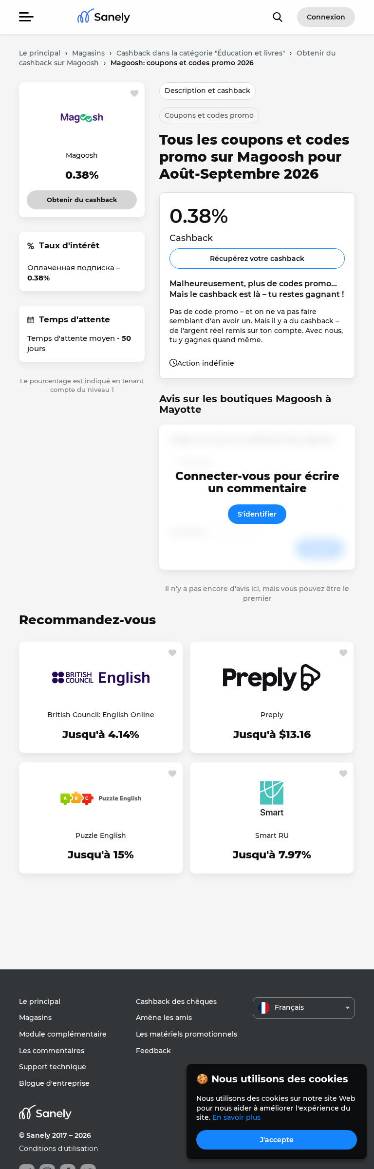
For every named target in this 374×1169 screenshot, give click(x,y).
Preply (272, 714)
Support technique (52, 1066)
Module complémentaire (63, 1034)
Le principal (39, 1001)
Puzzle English (100, 835)
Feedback (153, 1050)
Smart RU (272, 835)
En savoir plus (236, 1117)
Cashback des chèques (176, 1001)
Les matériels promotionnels (186, 1034)
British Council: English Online (100, 714)
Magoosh (82, 155)
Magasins (35, 1017)
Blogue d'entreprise (54, 1083)
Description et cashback (207, 90)
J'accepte (277, 1139)
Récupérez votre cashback (257, 258)
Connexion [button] (326, 17)
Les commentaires (51, 1050)
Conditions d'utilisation (58, 1148)
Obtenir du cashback (82, 197)
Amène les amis (164, 1017)
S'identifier (257, 514)
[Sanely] (103, 17)
